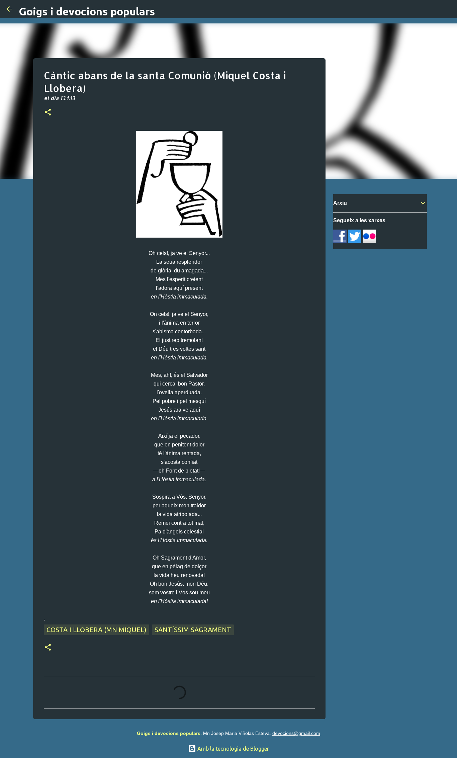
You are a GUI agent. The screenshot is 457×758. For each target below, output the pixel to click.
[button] (48, 112)
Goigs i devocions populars (87, 11)
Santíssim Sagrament (193, 630)
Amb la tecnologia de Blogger (232, 749)
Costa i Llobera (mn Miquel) (97, 630)
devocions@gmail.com (296, 733)
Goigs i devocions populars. (169, 733)
